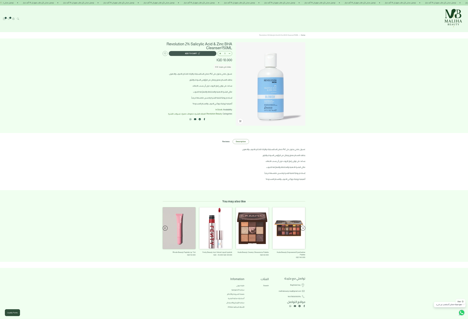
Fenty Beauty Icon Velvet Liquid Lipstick (217, 252)
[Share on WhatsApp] (190, 119)
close (1, 3)
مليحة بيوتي (240, 286)
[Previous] (302, 228)
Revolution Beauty (214, 114)
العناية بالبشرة (200, 114)
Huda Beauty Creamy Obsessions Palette (253, 252)
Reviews (225, 141)
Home (303, 35)
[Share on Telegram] (200, 119)
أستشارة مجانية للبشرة (236, 298)
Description (241, 141)
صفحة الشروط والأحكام (235, 294)
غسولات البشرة (174, 114)
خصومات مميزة (187, 114)
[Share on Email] (195, 119)
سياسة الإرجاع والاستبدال (235, 303)
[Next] (165, 228)
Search (266, 286)
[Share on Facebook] (204, 119)
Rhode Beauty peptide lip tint (184, 252)
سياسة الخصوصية (237, 290)
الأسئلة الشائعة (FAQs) (236, 307)
